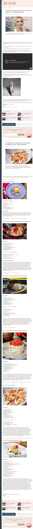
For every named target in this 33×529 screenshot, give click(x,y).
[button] (0, 1)
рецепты (4, 496)
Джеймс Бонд (8, 14)
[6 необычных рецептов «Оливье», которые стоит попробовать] (3, 143)
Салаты (8, 496)
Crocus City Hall (18, 14)
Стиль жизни (10, 140)
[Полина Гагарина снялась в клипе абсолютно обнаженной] (3, 11)
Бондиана (12, 14)
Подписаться (21, 134)
